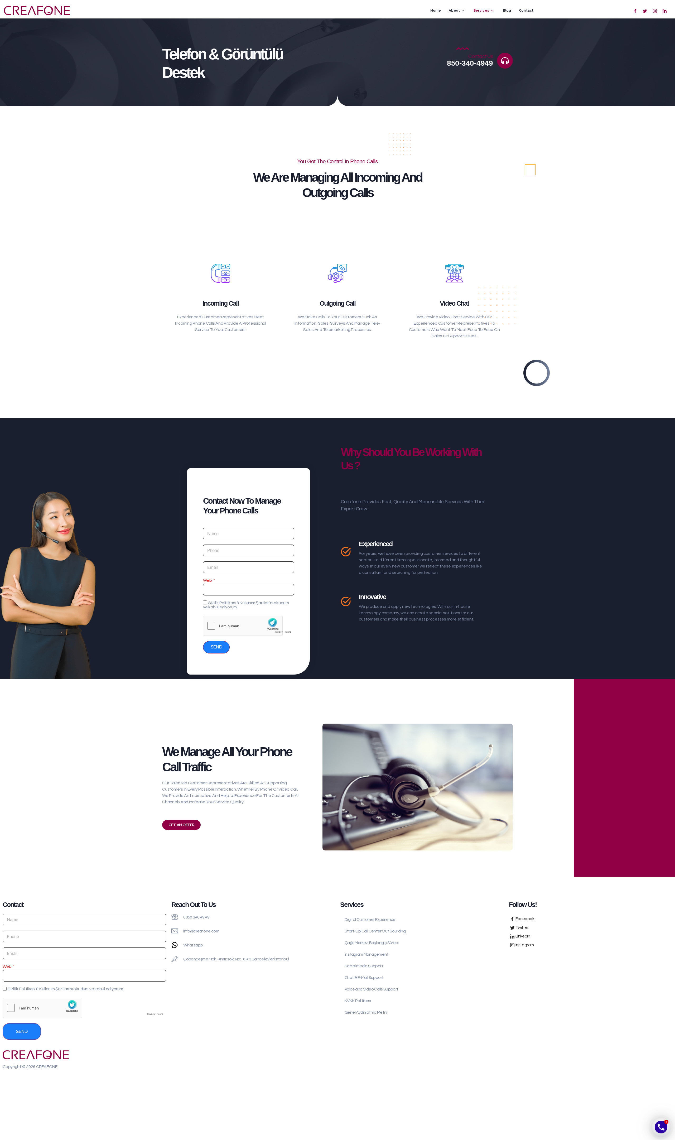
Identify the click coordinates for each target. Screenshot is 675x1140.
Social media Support (364, 966)
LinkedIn (522, 936)
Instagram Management (366, 954)
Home (435, 10)
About (454, 10)
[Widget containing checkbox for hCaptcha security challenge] (248, 626)
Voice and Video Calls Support (371, 989)
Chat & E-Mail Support (364, 977)
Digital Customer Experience (370, 919)
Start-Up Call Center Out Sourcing (375, 931)
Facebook (524, 919)
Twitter (521, 927)
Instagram (524, 945)
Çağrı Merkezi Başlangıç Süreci (371, 943)
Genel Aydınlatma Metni (366, 1012)
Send (216, 647)
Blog (507, 10)
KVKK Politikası (358, 1001)
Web (207, 580)
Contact (526, 10)
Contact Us (480, 56)
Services (481, 10)
